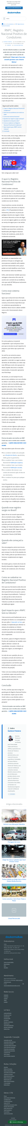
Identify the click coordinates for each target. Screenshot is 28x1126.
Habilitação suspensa (16, 462)
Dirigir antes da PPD (8, 1108)
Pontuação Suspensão (9, 1043)
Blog (5, 966)
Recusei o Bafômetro (8, 1027)
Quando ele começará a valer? (11, 121)
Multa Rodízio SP (7, 1079)
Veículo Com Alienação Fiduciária (14, 824)
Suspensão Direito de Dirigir (10, 1042)
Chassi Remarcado (14, 918)
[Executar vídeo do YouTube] (14, 163)
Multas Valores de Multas (9, 1081)
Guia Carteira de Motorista (9, 1097)
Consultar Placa (7, 1099)
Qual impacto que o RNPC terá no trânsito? (12, 128)
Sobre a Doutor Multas (8, 962)
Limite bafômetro (7, 1013)
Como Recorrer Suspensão (9, 1047)
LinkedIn (5, 1002)
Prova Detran (6, 1112)
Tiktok (5, 1000)
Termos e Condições (13, 1119)
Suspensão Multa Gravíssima (10, 1045)
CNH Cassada (7, 1054)
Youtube (5, 998)
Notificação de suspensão (9, 1050)
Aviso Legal (13, 1118)
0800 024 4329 (19, 980)
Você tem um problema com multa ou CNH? (14, 113)
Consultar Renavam (8, 1101)
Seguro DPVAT (7, 1103)
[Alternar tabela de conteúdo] (23, 106)
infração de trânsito (11, 455)
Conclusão (6, 131)
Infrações (6, 1067)
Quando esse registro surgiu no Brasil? (14, 118)
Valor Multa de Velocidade (9, 1072)
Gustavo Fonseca (7, 41)
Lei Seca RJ (6, 1020)
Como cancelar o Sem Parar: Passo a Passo (14, 900)
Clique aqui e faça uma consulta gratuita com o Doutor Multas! (14, 59)
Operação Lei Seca (17, 622)
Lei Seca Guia (7, 1016)
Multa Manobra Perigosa (9, 1076)
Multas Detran (7, 1085)
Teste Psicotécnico (8, 1110)
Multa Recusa (6, 1023)
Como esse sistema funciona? (11, 116)
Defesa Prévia (7, 1029)
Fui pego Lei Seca (7, 1015)
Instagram (12, 794)
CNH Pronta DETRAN (8, 1113)
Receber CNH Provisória (9, 1106)
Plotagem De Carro (14, 842)
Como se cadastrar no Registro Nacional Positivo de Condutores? (13, 124)
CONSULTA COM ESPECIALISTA (14, 7)
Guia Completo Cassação (9, 1056)
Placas (5, 1096)
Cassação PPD (7, 1052)
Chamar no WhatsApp (17, 1122)
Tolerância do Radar (8, 1074)
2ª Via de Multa (7, 1083)
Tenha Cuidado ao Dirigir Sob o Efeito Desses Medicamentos (14, 880)
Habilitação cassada (16, 467)
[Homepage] (14, 12)
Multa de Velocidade (8, 1070)
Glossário (6, 967)
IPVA (7, 210)
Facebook (6, 996)
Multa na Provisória (8, 1069)
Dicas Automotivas (18, 45)
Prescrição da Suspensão (9, 1049)
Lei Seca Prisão (7, 1018)
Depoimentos (7, 964)
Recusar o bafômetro (8, 1022)
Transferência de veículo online (10, 1104)
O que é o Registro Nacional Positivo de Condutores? (14, 109)
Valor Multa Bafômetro (9, 1025)
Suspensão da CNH (8, 1040)
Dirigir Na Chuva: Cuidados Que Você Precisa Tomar (14, 860)
